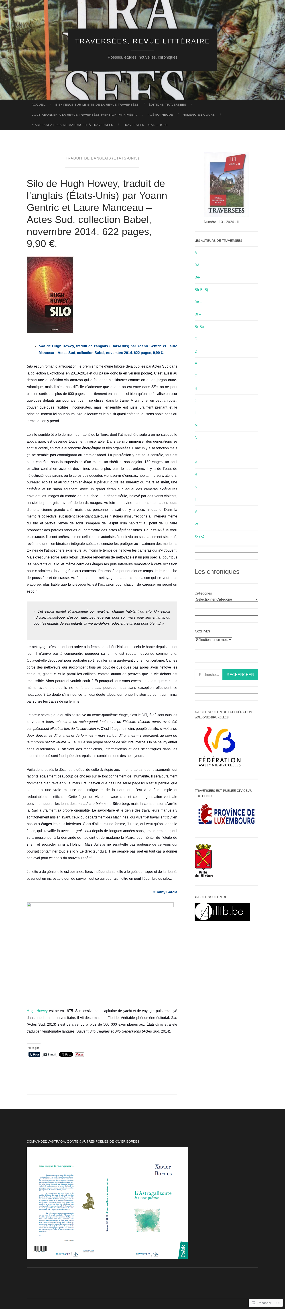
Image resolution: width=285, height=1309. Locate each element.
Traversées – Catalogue (145, 125)
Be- (197, 277)
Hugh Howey (37, 1011)
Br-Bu (199, 327)
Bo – (198, 302)
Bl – (198, 314)
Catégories (203, 593)
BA (197, 265)
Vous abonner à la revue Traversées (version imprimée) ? (85, 114)
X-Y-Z (199, 536)
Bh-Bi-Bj (201, 290)
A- (196, 253)
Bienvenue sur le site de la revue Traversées (97, 104)
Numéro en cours (199, 114)
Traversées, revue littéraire (142, 41)
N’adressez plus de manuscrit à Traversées (72, 125)
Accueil (39, 104)
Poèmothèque (160, 114)
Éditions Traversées (167, 104)
